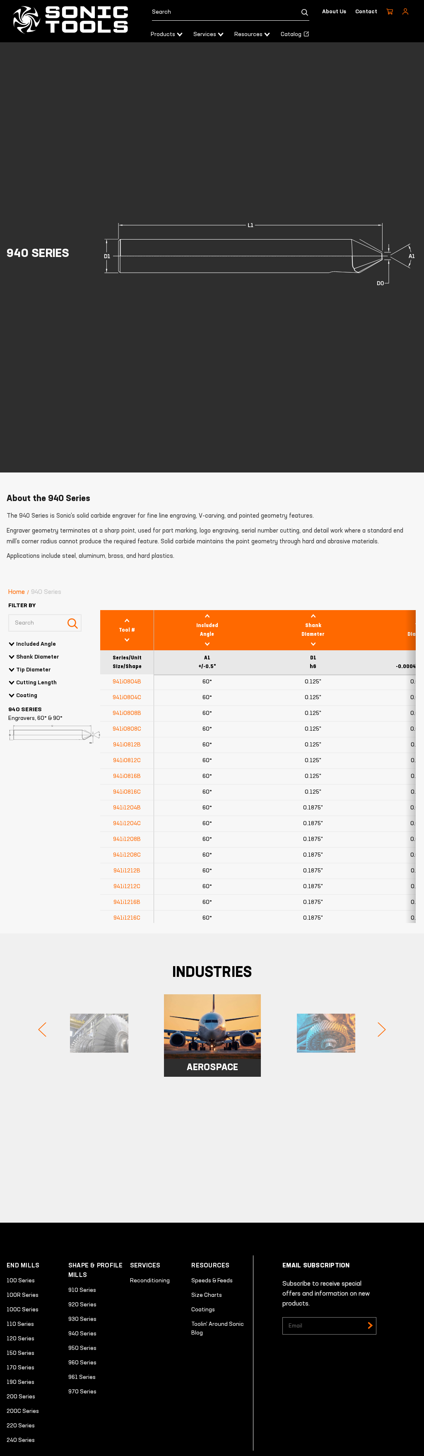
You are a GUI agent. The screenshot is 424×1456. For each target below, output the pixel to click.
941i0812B (127, 745)
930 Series (82, 1319)
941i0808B (127, 713)
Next (381, 1029)
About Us (334, 12)
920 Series (82, 1305)
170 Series (20, 1368)
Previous (42, 1029)
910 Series (82, 1290)
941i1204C (127, 823)
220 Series (21, 1426)
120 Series (20, 1339)
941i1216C (126, 918)
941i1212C (126, 886)
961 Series (82, 1377)
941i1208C (127, 855)
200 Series (21, 1397)
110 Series (20, 1324)
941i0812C (127, 760)
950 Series (82, 1348)
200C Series (23, 1411)
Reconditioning (150, 1281)
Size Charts (206, 1295)
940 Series (82, 1334)
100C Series (23, 1310)
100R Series (23, 1295)
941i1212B (126, 871)
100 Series (21, 1281)
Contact (366, 12)
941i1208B (127, 839)
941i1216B (126, 902)
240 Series (21, 1440)
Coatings (203, 1310)
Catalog (292, 34)
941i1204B (127, 808)
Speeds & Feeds (212, 1281)
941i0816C (127, 792)
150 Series (20, 1353)
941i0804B (127, 682)
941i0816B (127, 776)
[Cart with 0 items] (390, 12)
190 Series (20, 1382)
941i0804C (127, 697)
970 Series (82, 1392)
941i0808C (127, 729)
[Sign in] (405, 12)
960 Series (82, 1363)
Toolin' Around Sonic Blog (217, 1328)
